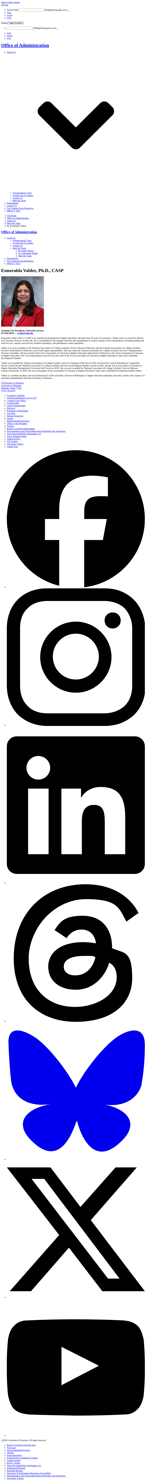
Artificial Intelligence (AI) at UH (21, 398)
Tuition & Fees (13, 439)
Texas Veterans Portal (16, 436)
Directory (11, 408)
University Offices (15, 444)
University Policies (15, 1478)
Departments (12, 203)
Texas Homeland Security (18, 1450)
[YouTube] (76, 1435)
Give (9, 18)
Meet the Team (19, 200)
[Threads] (76, 1021)
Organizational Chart (22, 193)
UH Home (11, 215)
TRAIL (10, 1453)
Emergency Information (17, 411)
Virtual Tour (12, 446)
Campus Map (13, 403)
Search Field (12, 10)
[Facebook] (76, 587)
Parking (10, 426)
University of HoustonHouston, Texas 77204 (11, 386)
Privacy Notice (13, 1463)
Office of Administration (25, 45)
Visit (9, 13)
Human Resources (15, 416)
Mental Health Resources (18, 421)
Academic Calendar (16, 395)
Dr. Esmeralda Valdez (28, 253)
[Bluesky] (76, 1159)
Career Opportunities (16, 405)
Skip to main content (10, 2)
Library (10, 418)
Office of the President (17, 423)
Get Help (11, 413)
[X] (76, 1297)
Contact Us (18, 198)
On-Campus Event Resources (20, 208)
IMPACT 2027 (14, 211)
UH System (12, 441)
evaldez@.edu (25, 333)
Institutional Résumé (16, 1468)
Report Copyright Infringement (21, 428)
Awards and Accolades (23, 195)
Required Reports (15, 1470)
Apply (10, 15)
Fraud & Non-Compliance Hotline (22, 1458)
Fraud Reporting (14, 1455)
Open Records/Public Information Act (24, 434)
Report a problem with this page (21, 1445)
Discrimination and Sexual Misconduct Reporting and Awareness (36, 431)
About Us (11, 221)
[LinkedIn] (76, 883)
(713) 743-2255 (8, 390)
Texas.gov (11, 1447)
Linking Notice (14, 1460)
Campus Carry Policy (16, 400)
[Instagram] (76, 725)
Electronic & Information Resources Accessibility (29, 1473)
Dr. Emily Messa (25, 251)
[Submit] (68, 10)
